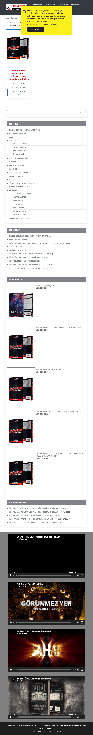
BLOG (11, 137)
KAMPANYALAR (77, 4)
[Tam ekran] (82, 575)
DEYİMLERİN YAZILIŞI (17, 250)
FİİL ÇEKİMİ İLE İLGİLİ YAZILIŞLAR (22, 247)
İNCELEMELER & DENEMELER (20, 173)
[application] (46, 555)
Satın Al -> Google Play (18, 92)
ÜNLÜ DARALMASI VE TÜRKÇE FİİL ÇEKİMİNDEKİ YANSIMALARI (33, 508)
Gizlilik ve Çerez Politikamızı (38, 24)
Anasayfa (9, 18)
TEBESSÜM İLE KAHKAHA (19, 239)
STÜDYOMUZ (51, 4)
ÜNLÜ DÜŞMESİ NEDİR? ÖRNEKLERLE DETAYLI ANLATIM (31, 264)
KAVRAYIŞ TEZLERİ (16, 176)
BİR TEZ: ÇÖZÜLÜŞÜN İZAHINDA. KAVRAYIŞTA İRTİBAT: (30, 236)
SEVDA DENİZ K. (18, 208)
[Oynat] (11, 575)
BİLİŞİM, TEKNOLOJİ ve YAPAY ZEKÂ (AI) (24, 130)
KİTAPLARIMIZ (36, 4)
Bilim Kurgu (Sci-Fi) (19, 84)
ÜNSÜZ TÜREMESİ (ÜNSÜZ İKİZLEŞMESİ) (24, 261)
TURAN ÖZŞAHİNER (20, 211)
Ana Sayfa (9, 22)
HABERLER (13, 169)
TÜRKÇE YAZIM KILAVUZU (19, 187)
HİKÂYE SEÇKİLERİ (19, 143)
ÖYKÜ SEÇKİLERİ (18, 151)
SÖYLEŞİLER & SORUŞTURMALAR (22, 183)
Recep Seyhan (55, 523)
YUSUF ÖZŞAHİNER (19, 215)
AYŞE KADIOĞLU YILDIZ (21, 193)
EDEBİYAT (13, 141)
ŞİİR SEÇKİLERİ (18, 154)
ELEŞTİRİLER (14, 162)
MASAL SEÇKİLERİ (19, 147)
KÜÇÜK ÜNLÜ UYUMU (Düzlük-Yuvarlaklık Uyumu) (31, 254)
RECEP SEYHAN (18, 204)
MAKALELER (13, 180)
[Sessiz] (78, 575)
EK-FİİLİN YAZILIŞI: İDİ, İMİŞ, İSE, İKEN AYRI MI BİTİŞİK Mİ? (32, 268)
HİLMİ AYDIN (17, 200)
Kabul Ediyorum (36, 29)
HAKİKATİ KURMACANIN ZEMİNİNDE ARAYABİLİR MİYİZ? (31, 515)
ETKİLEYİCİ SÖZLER (16, 165)
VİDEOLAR (64, 4)
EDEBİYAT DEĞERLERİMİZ (19, 158)
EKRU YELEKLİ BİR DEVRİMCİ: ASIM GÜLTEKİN (27, 523)
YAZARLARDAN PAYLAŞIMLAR (21, 219)
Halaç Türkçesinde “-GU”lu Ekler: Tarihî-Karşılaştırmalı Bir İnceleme (40, 243)
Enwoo (44, 731)
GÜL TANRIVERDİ (19, 197)
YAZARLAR (13, 190)
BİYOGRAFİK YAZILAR (17, 133)
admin (65, 508)
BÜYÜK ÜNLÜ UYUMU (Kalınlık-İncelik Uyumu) (29, 257)
